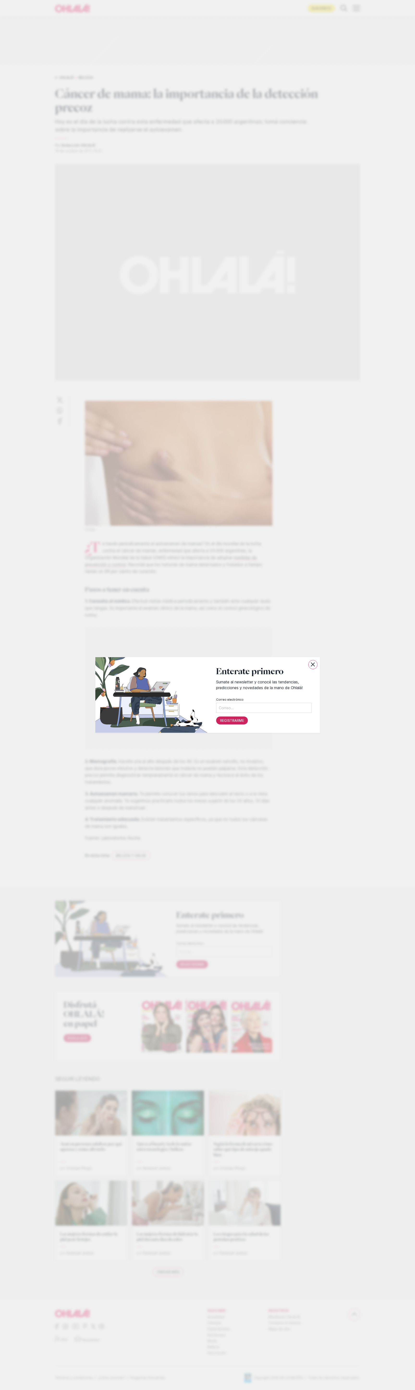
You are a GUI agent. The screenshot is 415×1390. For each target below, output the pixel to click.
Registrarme (232, 720)
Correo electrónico (229, 699)
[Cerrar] (312, 664)
